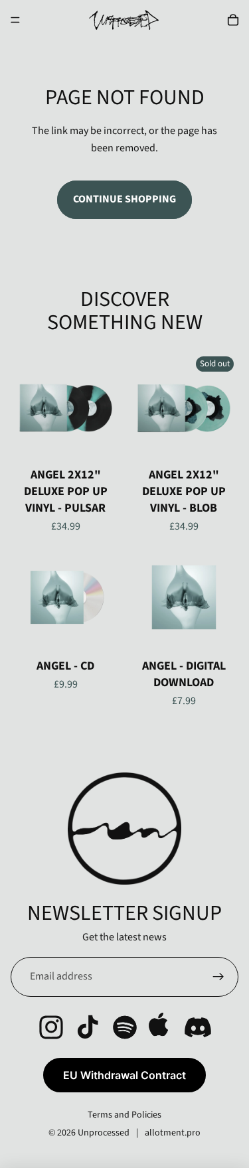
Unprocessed (103, 1132)
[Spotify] (124, 1027)
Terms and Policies (124, 1115)
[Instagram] (51, 1027)
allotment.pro (173, 1132)
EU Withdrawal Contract (124, 1075)
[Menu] (15, 20)
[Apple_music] (161, 1027)
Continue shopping (124, 199)
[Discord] (197, 1027)
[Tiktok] (87, 1027)
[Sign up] (218, 977)
